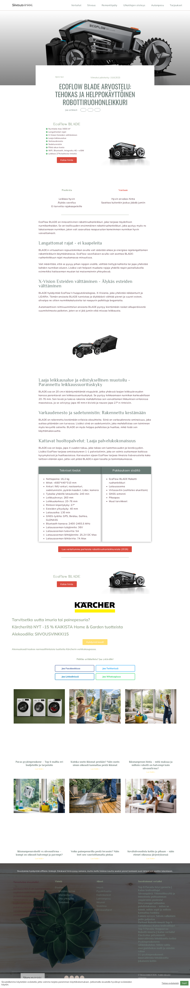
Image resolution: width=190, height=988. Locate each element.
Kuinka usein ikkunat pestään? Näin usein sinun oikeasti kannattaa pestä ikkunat (95, 763)
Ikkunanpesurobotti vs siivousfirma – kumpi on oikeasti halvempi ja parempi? (39, 853)
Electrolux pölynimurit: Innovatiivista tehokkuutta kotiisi (157, 937)
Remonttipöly (109, 5)
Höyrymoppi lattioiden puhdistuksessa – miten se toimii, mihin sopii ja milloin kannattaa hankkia (154, 908)
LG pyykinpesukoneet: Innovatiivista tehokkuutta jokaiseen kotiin (153, 957)
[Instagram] (77, 978)
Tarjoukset (176, 5)
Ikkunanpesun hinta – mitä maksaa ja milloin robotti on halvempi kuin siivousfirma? (150, 765)
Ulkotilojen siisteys (134, 5)
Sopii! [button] (184, 983)
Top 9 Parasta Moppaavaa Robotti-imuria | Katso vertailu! (156, 930)
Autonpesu (157, 5)
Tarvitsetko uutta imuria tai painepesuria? (51, 619)
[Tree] (82, 978)
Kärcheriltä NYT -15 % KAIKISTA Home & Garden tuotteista (67, 626)
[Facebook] (66, 978)
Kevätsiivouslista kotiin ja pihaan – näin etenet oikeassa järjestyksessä (151, 853)
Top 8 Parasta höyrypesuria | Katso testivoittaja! (155, 889)
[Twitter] (71, 978)
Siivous (91, 5)
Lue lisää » (39, 769)
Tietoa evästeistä (170, 983)
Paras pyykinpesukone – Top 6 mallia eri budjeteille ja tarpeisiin (39, 763)
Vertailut (76, 5)
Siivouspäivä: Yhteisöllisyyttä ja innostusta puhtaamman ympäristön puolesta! (156, 896)
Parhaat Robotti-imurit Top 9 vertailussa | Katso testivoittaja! (156, 924)
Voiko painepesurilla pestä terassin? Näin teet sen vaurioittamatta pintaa (95, 853)
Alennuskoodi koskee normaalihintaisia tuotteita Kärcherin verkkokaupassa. (54, 649)
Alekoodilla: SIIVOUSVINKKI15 (40, 633)
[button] (83, 110)
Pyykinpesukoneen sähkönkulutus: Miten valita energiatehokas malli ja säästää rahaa (156, 946)
